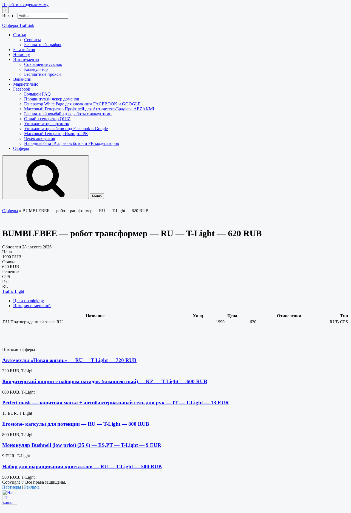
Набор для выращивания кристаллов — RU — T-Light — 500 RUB (82, 466)
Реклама (31, 487)
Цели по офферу (28, 300)
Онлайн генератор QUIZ (47, 118)
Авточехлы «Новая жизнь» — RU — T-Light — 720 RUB (69, 360)
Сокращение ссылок (43, 64)
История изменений (32, 305)
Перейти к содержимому (25, 4)
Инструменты (26, 59)
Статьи (19, 34)
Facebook (21, 89)
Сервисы (32, 39)
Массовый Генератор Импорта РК (56, 133)
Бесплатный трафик (42, 44)
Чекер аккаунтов (39, 138)
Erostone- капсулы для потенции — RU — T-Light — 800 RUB (75, 424)
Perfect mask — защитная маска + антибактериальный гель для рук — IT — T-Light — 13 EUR (115, 402)
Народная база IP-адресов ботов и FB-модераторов (71, 143)
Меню (97, 196)
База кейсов (24, 49)
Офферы (21, 148)
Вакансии (22, 79)
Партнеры (11, 487)
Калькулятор (36, 69)
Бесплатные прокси (42, 74)
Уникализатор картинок (46, 123)
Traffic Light (13, 291)
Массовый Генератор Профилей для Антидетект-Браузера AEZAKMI (89, 108)
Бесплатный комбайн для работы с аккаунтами (68, 113)
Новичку (21, 54)
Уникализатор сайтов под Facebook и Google (66, 128)
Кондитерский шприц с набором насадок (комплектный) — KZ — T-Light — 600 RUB (104, 381)
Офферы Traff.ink (18, 25)
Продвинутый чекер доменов (51, 99)
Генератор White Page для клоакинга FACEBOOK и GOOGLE (82, 104)
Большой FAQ (37, 94)
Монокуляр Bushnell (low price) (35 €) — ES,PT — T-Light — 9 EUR (81, 445)
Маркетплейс (25, 84)
